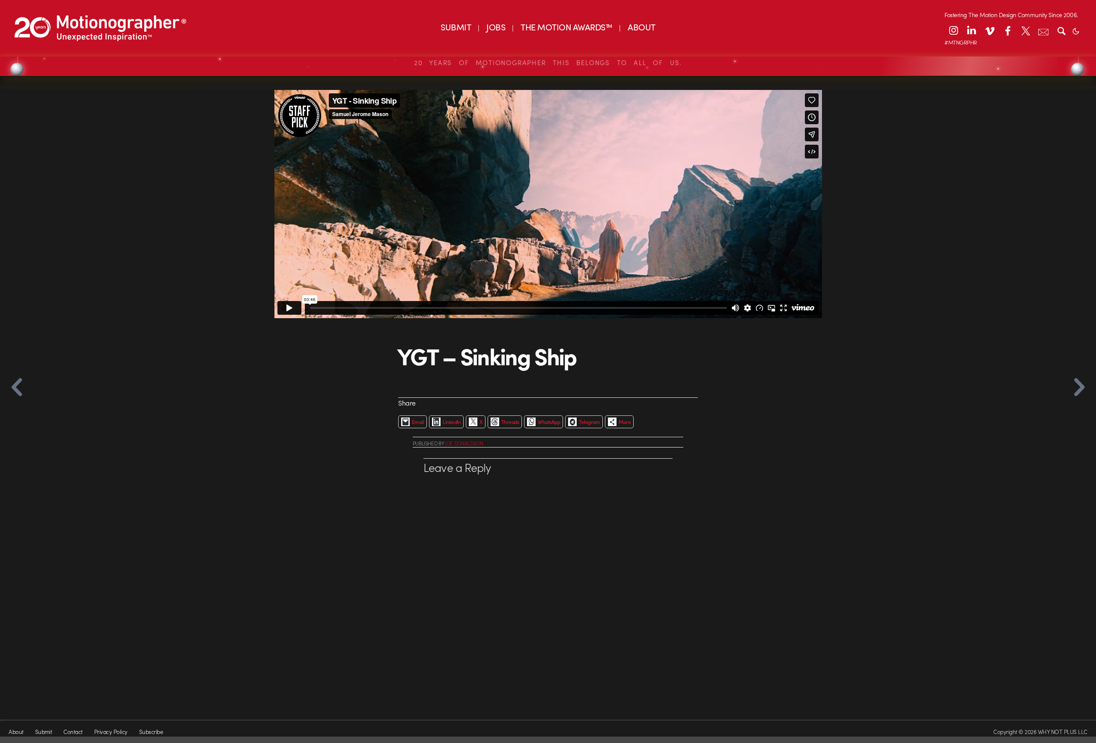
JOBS (495, 27)
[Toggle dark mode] (1076, 30)
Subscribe (151, 731)
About (16, 731)
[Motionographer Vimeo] (989, 30)
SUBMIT (456, 27)
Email (418, 422)
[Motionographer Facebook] (1007, 30)
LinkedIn (452, 422)
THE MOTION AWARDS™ (566, 27)
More (625, 422)
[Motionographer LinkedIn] (971, 30)
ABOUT (641, 27)
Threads (510, 422)
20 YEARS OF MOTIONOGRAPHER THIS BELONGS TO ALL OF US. (548, 62)
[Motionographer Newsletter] (1043, 30)
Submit (43, 731)
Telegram (589, 422)
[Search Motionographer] (1061, 30)
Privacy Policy (111, 731)
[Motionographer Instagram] (953, 30)
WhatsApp (549, 422)
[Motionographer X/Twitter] (1025, 30)
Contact (72, 731)
